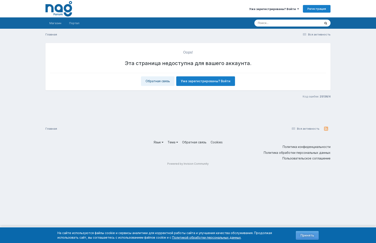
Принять (307, 235)
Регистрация (316, 8)
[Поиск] (326, 23)
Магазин (55, 23)
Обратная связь (158, 81)
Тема (172, 142)
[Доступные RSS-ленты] (326, 129)
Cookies (217, 142)
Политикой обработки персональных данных (206, 237)
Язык (158, 142)
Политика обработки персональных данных (297, 152)
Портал (74, 23)
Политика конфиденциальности (307, 147)
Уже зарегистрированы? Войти (273, 9)
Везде (311, 23)
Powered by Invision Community (188, 163)
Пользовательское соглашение (306, 158)
